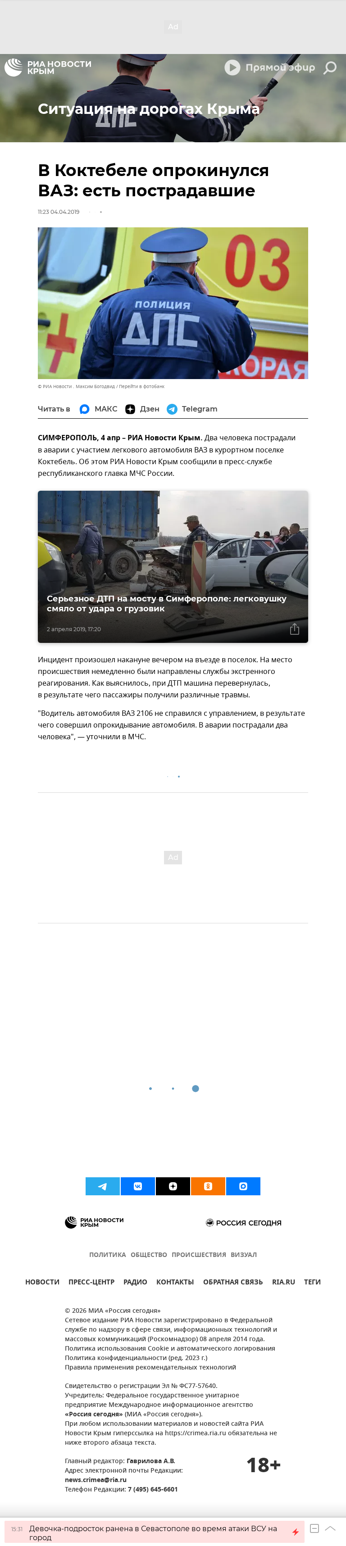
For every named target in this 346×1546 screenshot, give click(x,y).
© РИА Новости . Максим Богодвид (76, 386)
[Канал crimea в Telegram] (103, 1186)
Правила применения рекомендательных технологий (150, 1368)
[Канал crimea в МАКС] (243, 1186)
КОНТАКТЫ (175, 1283)
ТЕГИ (312, 1283)
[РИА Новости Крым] (48, 67)
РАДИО (135, 1283)
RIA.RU (283, 1283)
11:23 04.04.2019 (58, 211)
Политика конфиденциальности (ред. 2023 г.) (136, 1358)
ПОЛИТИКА (107, 1255)
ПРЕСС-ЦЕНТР (91, 1283)
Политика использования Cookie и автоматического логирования (170, 1349)
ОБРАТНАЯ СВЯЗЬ (233, 1283)
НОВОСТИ (42, 1283)
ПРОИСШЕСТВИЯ (199, 1255)
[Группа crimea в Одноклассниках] (208, 1186)
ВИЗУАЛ (244, 1255)
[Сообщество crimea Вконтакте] (138, 1186)
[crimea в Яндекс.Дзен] (173, 1186)
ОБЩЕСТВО (149, 1255)
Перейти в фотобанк (141, 386)
